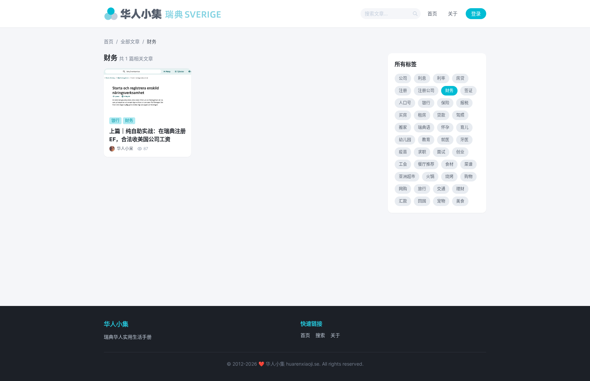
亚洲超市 (407, 176)
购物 (468, 176)
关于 (453, 13)
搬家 (403, 127)
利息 (422, 78)
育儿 (464, 127)
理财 (460, 188)
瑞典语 (424, 127)
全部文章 (130, 41)
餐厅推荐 (426, 164)
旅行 (422, 188)
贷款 (441, 115)
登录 (476, 13)
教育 (426, 139)
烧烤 (449, 176)
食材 (449, 164)
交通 (441, 188)
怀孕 (445, 127)
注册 (403, 90)
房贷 (460, 78)
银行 (426, 102)
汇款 (403, 201)
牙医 (464, 139)
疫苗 (403, 152)
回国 (422, 201)
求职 (422, 152)
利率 (441, 78)
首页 (432, 13)
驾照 (460, 115)
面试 (441, 152)
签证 (468, 90)
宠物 (441, 201)
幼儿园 (405, 139)
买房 (403, 115)
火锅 (430, 176)
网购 (403, 188)
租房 (422, 115)
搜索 (320, 335)
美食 (460, 201)
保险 (445, 102)
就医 (445, 139)
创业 (460, 152)
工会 (403, 164)
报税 (464, 102)
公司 (403, 78)
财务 (449, 90)
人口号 (405, 102)
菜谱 (468, 164)
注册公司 (426, 90)
